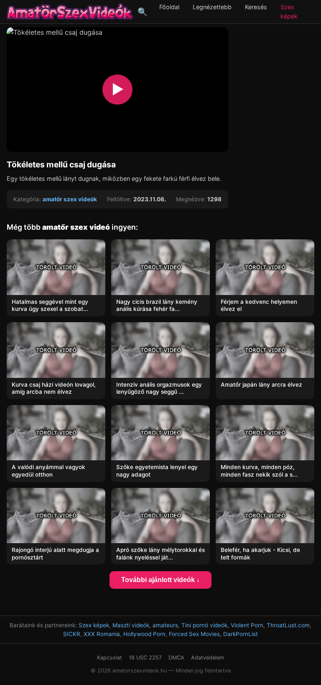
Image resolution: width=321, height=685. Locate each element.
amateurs (165, 625)
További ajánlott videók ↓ (160, 579)
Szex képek (94, 625)
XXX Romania (102, 634)
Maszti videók (130, 625)
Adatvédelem (207, 657)
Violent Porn (247, 625)
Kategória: (27, 199)
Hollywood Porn (144, 634)
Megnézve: (191, 199)
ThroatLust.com (288, 625)
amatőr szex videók (70, 199)
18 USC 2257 (145, 657)
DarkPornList (240, 634)
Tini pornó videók (204, 625)
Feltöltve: (119, 199)
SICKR (71, 634)
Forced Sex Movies (194, 634)
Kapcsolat (109, 657)
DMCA (176, 657)
